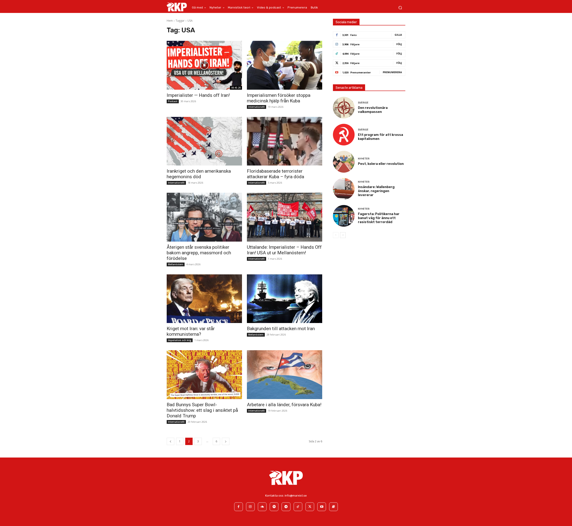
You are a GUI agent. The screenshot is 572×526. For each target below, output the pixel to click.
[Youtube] (321, 506)
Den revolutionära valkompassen (373, 110)
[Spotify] (274, 506)
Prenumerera (392, 72)
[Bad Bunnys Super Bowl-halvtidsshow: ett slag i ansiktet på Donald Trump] (204, 374)
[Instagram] (250, 506)
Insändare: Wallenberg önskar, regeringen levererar (376, 191)
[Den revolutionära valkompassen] (344, 107)
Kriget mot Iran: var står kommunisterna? (191, 331)
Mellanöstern (175, 264)
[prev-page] (170, 441)
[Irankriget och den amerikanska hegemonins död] (204, 141)
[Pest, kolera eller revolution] (344, 161)
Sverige (363, 102)
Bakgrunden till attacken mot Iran (281, 328)
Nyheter (364, 158)
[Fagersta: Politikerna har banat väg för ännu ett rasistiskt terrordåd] (344, 216)
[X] (309, 506)
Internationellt (256, 106)
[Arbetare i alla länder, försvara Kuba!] (284, 374)
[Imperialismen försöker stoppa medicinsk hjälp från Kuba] (284, 65)
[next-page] (225, 441)
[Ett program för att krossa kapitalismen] (344, 134)
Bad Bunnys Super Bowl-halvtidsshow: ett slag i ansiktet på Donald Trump (202, 410)
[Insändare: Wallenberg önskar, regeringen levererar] (344, 189)
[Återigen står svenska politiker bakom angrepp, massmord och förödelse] (204, 217)
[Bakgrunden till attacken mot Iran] (284, 298)
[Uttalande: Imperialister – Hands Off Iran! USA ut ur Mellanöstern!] (284, 217)
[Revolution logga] (177, 7)
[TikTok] (298, 506)
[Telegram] (286, 506)
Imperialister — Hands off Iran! (198, 95)
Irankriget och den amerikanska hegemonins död (199, 173)
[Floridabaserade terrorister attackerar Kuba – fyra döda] (284, 141)
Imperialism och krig (179, 340)
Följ (399, 44)
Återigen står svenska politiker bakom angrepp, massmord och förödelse (199, 252)
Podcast (172, 101)
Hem (170, 21)
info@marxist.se (296, 495)
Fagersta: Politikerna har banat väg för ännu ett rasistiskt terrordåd (379, 218)
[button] (400, 7)
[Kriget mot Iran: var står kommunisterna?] (204, 298)
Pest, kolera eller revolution (381, 164)
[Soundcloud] (262, 506)
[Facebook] (238, 506)
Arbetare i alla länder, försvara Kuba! (284, 404)
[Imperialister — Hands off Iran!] (204, 65)
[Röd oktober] (333, 506)
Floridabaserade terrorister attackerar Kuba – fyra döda (275, 173)
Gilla (398, 34)
